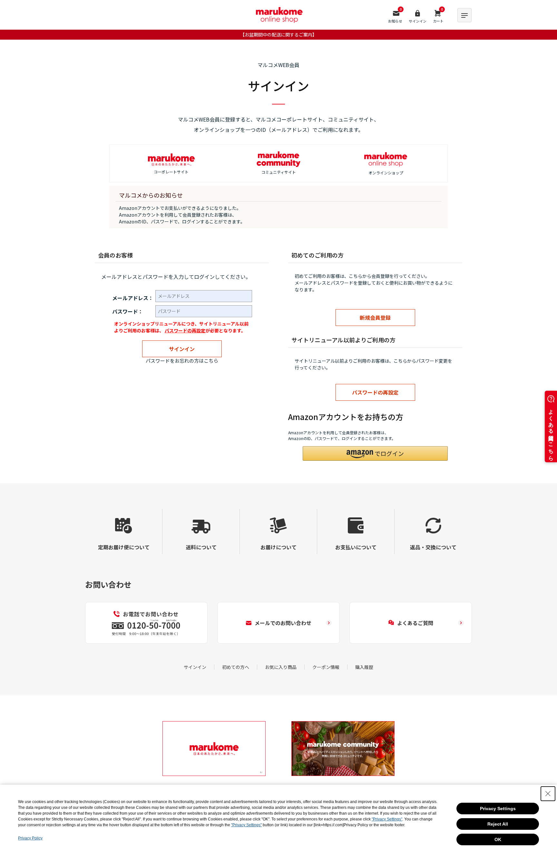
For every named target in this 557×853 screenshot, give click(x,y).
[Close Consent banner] (548, 794)
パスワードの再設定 (185, 330)
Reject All (497, 824)
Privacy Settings (498, 808)
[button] (375, 453)
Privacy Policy (30, 838)
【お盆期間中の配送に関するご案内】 (278, 34)
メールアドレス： (132, 298)
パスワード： (127, 311)
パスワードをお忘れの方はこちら (182, 360)
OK (497, 839)
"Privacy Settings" (387, 819)
